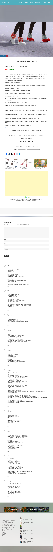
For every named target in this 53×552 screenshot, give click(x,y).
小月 (8, 265)
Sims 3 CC (25, 2)
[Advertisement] (26, 13)
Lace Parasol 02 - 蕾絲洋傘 (27, 525)
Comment (6, 226)
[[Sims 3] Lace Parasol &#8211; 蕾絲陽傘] (40, 163)
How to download (38, 2)
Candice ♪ (9, 329)
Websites (44, 2)
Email (5, 243)
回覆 (8, 286)
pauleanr (25, 60)
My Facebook (4, 533)
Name (5, 239)
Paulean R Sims (6, 2)
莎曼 (8, 290)
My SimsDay (3, 532)
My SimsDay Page (26, 202)
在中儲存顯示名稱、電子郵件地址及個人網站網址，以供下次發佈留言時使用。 (16, 253)
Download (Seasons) (19, 146)
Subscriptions (25, 535)
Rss (2, 535)
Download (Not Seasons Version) (31, 146)
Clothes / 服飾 (30, 60)
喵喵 (16, 135)
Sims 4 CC (20, 2)
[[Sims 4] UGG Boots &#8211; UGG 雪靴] (12, 163)
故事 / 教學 (31, 2)
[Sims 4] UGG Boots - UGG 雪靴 (27, 519)
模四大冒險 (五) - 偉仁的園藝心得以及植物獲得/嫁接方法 (28, 542)
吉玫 (8, 410)
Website (5, 247)
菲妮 (8, 349)
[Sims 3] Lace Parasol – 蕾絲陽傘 (39, 167)
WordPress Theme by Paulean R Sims (26, 548)
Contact (49, 2)
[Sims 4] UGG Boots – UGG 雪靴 (10, 167)
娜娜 (8, 455)
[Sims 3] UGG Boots (23, 167)
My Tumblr (3, 534)
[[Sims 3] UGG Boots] (26, 163)
